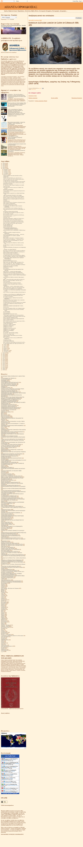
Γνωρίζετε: (3, 420)
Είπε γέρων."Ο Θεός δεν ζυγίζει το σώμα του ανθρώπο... (14, 250)
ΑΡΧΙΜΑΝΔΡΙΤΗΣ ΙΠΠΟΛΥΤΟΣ (8, 404)
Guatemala (3, 607)
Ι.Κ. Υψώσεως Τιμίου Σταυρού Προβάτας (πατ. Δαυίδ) (13, 185)
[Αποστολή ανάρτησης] (42, 88)
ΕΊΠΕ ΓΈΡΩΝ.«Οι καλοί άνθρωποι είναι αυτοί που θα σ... (14, 342)
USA (2, 644)
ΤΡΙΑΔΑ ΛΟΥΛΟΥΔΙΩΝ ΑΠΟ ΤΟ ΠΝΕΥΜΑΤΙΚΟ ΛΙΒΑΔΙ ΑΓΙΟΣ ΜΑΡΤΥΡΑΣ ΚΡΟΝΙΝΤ (12, 576)
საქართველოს (4, 650)
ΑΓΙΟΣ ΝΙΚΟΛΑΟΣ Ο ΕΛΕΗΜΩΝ (8, 385)
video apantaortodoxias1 (6, 646)
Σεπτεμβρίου (6, 173)
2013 (4, 363)
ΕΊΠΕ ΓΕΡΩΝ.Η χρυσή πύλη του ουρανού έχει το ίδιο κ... (14, 321)
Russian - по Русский (6, 634)
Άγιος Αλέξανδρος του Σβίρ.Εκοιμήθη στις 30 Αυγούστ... (14, 198)
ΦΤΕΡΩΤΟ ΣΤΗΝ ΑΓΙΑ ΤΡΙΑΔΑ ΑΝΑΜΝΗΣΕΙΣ (11, 581)
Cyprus (2, 596)
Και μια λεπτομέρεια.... (7, 259)
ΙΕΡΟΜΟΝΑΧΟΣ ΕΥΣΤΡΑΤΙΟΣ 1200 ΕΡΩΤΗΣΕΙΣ (11, 453)
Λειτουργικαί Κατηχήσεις (6, 473)
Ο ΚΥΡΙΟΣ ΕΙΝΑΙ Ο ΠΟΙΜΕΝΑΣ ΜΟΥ (9, 495)
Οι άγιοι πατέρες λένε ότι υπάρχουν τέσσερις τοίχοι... (13, 220)
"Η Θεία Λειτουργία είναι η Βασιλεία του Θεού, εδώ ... (13, 295)
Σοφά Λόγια (34, 89)
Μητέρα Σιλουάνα (5, 481)
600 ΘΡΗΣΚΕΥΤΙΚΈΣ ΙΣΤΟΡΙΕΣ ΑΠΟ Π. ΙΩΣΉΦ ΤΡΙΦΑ (13, 376)
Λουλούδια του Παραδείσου (7, 474)
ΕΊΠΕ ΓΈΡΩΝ (4, 426)
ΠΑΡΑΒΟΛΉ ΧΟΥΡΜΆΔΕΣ (8, 330)
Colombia (3, 595)
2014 (4, 362)
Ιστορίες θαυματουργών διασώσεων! (9, 456)
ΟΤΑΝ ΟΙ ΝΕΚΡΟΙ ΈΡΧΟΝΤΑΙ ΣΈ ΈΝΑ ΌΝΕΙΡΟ (11, 506)
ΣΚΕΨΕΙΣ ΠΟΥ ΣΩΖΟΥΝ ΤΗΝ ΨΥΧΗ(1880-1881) (12, 545)
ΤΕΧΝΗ (2, 568)
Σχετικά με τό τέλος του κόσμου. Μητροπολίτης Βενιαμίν (13, 564)
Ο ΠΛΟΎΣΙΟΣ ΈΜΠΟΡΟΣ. (8, 341)
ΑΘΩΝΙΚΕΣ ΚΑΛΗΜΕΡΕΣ (8, 189)
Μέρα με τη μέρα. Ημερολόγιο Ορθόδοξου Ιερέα (11, 477)
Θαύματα (3, 448)
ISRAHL (3, 613)
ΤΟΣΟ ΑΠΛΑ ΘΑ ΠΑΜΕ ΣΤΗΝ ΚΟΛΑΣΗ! (11, 254)
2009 (4, 368)
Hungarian (3, 609)
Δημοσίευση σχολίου (33, 95)
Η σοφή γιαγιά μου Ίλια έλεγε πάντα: (10, 180)
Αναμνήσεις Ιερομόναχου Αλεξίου (8, 390)
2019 (4, 355)
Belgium (3, 589)
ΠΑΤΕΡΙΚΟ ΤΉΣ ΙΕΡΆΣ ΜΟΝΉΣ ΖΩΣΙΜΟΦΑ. (11, 512)
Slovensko (3, 637)
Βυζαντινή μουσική (5, 416)
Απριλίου (5, 348)
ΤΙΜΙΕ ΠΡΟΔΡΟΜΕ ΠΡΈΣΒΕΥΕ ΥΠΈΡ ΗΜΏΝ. (12, 195)
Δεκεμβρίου (5, 169)
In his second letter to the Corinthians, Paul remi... (13, 208)
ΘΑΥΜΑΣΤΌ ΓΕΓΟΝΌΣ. (8, 266)
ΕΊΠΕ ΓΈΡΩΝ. (6, 331)
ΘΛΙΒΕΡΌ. (5, 285)
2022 (4, 168)
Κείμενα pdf (3, 466)
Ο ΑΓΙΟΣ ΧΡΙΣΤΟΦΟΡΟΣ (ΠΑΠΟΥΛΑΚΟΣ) (10, 490)
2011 (4, 365)
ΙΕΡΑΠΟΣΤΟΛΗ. (4, 450)
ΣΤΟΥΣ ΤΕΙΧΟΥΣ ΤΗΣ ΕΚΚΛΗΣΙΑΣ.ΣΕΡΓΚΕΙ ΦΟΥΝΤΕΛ (13, 555)
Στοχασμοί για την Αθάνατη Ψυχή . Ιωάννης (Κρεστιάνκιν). (13, 557)
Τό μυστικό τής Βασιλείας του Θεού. (10, 204)
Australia (3, 586)
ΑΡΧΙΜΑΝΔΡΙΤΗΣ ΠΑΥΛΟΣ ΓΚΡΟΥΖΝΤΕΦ (10, 407)
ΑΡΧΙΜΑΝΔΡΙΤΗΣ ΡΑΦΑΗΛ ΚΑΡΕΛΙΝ (9, 408)
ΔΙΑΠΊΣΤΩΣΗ (6, 236)
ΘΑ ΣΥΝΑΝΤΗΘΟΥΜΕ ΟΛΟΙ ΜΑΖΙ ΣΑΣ (9, 446)
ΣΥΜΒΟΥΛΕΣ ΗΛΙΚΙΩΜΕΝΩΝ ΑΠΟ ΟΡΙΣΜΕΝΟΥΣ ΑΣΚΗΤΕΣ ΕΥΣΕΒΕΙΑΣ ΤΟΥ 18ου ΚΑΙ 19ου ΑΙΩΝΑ (12, 562)
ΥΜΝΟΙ (2, 578)
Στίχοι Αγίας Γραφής (5, 550)
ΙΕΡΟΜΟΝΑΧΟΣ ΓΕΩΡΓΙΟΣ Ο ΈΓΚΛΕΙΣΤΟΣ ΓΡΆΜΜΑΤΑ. (13, 451)
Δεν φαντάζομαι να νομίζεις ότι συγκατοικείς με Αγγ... (13, 244)
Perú (2, 629)
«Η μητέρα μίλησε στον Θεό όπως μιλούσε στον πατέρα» (14, 302)
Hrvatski (3, 608)
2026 (4, 163)
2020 (4, 354)
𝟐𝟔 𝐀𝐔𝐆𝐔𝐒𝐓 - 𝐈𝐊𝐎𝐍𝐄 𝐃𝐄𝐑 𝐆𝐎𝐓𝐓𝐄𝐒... (11, 332)
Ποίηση (2, 529)
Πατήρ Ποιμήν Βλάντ (5, 522)
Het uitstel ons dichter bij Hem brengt (10, 211)
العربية (2, 651)
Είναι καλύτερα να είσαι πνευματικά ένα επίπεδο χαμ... (13, 214)
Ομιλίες (2, 501)
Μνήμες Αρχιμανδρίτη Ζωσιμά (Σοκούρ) (9, 482)
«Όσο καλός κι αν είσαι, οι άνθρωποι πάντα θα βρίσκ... (14, 196)
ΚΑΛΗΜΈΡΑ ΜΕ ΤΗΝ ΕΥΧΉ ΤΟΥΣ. (10, 313)
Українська (3, 649)
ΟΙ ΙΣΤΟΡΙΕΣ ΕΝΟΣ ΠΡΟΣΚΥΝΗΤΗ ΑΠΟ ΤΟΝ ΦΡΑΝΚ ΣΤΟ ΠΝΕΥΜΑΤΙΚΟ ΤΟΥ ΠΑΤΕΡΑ (13, 500)
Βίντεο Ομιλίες (4, 415)
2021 (4, 353)
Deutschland (4, 599)
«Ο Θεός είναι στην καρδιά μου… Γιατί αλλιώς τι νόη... (13, 239)
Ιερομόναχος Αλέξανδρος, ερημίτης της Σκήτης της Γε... (14, 218)
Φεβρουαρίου (6, 350)
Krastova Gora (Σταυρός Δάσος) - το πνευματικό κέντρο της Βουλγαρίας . (15, 130)
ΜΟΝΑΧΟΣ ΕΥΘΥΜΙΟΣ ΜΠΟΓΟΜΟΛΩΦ (10, 485)
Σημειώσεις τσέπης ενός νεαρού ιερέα (9, 543)
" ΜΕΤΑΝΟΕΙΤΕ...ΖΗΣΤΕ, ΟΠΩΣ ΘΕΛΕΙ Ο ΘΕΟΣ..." (13, 286)
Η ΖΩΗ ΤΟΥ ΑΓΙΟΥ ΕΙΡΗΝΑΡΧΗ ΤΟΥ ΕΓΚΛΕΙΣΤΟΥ (12, 439)
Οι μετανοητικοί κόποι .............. (9, 216)
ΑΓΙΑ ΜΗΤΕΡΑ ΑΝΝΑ (5, 379)
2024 (4, 165)
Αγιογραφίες (3, 380)
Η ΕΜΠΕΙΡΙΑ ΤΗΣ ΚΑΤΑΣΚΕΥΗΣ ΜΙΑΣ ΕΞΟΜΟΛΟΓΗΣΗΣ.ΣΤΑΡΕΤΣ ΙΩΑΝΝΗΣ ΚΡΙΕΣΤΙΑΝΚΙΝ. (13, 437)
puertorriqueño (4, 632)
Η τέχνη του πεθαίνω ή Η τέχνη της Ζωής (10, 445)
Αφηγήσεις (3, 410)
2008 (4, 369)
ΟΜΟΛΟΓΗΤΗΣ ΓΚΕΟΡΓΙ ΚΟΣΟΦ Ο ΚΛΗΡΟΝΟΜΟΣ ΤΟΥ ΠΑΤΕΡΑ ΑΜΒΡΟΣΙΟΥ (12, 503)
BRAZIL (2, 591)
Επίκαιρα (3, 428)
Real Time (10, 793)
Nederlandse (4, 620)
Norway (2, 624)
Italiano (2, 614)
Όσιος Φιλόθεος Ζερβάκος (6, 505)
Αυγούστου (5, 174)
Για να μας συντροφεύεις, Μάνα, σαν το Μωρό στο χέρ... (14, 308)
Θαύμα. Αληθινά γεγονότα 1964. (8, 447)
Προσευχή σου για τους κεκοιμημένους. (9, 534)
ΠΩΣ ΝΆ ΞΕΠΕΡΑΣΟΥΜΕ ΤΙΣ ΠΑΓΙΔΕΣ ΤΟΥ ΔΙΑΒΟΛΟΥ (13, 539)
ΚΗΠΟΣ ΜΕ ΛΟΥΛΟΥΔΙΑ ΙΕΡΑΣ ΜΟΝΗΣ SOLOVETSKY (13, 468)
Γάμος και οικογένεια (5, 417)
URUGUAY (3, 643)
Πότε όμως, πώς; (6, 217)
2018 (4, 356)
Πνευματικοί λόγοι (5, 528)
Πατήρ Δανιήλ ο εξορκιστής (7, 514)
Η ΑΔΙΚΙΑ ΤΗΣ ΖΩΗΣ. (12, 115)
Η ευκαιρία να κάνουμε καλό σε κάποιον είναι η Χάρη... (14, 182)
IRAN (2, 611)
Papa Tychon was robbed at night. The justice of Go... (13, 262)
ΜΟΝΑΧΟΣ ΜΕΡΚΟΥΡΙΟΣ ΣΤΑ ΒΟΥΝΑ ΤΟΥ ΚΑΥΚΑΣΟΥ (13, 486)
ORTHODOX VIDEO (5, 627)
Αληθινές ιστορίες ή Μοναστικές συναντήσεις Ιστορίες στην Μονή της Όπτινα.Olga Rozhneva (12, 389)
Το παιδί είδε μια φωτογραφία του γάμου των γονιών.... (14, 212)
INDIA (2, 610)
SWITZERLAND (4, 639)
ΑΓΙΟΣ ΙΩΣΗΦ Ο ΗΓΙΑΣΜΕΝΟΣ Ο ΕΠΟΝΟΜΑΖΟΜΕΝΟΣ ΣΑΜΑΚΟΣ (10, 228)
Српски (2, 648)
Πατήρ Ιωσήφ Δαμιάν (5, 519)
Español (3, 604)
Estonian (3, 605)
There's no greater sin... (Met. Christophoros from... (13, 263)
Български (3, 647)
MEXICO (3, 619)
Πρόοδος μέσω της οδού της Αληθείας (10, 265)
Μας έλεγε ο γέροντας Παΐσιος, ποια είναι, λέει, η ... (13, 280)
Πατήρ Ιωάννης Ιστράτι (6, 517)
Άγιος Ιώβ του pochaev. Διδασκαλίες (9, 384)
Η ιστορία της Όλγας (7, 339)
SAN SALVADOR (5, 636)
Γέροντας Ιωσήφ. (6, 186)
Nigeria (2, 623)
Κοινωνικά (3, 472)
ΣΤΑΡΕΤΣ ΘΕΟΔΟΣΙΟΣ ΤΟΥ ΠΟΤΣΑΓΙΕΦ (10, 549)
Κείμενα (2, 465)
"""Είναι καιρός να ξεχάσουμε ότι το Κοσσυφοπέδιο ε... (13, 315)
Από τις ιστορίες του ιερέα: (8, 213)
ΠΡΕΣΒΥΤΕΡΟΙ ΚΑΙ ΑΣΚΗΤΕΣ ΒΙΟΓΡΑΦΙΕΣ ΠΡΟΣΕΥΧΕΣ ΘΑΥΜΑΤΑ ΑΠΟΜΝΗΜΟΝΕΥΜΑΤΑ (13, 533)
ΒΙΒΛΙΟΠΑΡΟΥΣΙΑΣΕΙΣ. (8, 183)
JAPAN (2, 615)
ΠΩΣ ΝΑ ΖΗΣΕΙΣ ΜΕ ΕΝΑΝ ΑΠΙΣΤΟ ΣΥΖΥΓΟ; (11, 537)
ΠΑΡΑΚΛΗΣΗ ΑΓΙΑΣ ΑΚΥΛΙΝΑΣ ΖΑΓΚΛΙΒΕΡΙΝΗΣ (13, 272)
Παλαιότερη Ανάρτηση (77, 98)
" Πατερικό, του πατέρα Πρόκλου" (9, 249)
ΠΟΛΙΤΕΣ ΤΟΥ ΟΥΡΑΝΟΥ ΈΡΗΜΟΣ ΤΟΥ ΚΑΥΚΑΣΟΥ (12, 530)
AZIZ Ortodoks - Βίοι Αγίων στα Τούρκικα (10, 588)
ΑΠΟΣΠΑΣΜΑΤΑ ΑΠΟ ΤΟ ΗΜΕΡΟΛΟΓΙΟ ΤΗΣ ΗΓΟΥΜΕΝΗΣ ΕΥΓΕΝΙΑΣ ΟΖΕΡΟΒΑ (11, 400)
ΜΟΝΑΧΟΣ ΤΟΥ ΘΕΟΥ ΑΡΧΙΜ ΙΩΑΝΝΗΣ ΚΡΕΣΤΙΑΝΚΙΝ (13, 488)
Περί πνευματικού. (6, 312)
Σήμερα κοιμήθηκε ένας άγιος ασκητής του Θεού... (13, 175)
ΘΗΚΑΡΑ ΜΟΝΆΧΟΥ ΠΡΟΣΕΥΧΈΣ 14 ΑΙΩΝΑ (11, 449)
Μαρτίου (5, 349)
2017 (4, 358)
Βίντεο (2, 413)
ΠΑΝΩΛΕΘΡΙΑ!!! (6, 201)
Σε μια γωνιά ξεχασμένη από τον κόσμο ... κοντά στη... (14, 234)
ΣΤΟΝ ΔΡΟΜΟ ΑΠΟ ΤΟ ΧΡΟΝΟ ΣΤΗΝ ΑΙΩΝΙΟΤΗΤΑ (12, 554)
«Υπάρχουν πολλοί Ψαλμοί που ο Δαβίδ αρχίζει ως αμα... (14, 294)
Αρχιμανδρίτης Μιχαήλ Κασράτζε (8, 406)
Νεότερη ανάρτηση (33, 98)
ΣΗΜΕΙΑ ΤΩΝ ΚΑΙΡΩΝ (6, 542)
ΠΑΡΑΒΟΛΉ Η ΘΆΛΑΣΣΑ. (8, 325)
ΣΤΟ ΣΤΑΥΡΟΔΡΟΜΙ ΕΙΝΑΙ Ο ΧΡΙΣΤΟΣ (9, 551)
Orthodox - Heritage (5, 625)
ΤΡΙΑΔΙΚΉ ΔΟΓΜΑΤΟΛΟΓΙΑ (7, 577)
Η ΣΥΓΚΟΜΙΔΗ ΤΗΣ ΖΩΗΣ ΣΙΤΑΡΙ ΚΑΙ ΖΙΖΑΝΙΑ (11, 444)
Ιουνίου (5, 345)
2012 (4, 364)
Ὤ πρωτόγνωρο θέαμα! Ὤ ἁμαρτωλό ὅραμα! (12, 282)
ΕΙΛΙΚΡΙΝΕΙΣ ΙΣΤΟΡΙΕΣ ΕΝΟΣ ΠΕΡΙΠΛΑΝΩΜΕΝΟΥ (12, 425)
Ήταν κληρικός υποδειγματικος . (9, 203)
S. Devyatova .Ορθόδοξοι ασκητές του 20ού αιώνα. (12, 635)
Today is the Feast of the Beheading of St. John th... (13, 240)
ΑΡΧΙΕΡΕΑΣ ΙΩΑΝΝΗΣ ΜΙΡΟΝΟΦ (8, 401)
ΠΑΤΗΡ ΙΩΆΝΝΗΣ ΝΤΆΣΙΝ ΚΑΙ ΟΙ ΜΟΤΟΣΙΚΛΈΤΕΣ (13, 318)
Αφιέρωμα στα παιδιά (5, 411)
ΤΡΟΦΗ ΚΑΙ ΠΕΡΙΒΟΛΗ (8, 323)
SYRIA (2, 640)
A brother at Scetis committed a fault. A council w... (13, 284)
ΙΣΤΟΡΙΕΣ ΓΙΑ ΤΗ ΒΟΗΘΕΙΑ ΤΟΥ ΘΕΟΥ (9, 454)
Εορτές (2, 427)
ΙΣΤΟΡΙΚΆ (3, 459)
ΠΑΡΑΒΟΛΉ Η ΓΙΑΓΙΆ (7, 326)
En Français (3, 602)
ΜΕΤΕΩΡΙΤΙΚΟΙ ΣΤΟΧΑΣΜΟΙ (7, 480)
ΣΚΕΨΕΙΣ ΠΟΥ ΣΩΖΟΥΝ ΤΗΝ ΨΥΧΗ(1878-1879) (12, 544)
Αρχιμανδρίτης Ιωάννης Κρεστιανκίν (9, 405)
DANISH (3, 598)
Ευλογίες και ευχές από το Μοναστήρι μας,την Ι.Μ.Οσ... (14, 273)
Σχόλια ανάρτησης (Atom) (41, 101)
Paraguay (3, 628)
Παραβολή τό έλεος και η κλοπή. (9, 328)
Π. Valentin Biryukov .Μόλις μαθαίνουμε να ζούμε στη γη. (13, 507)
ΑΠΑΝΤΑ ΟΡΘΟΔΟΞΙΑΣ (20, 6)
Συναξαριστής (4, 563)
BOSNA (2, 590)
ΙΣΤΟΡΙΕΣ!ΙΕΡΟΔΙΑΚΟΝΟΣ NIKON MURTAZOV (11, 458)
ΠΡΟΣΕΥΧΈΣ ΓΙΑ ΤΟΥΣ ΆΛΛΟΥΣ (10, 301)
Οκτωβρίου (5, 172)
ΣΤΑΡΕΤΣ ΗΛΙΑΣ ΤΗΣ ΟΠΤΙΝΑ (7, 548)
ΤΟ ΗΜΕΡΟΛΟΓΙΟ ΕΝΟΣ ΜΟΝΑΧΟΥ (9, 570)
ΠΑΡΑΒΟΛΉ (5, 304)
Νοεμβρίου (5, 170)
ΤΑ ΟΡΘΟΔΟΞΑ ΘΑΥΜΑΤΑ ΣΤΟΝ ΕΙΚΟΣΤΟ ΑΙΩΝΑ (12, 567)
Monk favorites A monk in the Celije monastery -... (13, 219)
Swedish (3, 638)
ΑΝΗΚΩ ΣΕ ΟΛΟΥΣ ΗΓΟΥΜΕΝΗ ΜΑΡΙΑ (10, 391)
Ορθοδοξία (3, 504)
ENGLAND (3, 603)
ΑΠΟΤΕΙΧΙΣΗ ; (6, 268)
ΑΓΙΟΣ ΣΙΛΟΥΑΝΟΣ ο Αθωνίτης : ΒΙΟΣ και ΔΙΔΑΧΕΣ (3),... (14, 256)
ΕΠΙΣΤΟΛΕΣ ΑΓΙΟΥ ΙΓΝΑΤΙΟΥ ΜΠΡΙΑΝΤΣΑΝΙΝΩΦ (12, 431)
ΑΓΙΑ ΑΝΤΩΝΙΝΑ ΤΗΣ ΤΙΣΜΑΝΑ (8, 378)
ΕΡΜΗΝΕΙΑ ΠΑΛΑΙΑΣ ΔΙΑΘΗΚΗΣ (8, 432)
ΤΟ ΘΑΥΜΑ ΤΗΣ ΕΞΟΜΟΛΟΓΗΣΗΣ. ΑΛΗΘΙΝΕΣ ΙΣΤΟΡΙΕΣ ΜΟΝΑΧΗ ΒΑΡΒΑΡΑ (11, 574)
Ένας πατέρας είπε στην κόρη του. (10, 322)
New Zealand (4, 622)
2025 (4, 164)
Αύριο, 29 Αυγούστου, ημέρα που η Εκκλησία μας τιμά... (14, 287)
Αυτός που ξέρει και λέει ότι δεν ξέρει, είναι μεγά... (13, 223)
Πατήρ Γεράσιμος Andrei (6, 513)
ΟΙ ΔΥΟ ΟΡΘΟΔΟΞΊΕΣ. (8, 226)
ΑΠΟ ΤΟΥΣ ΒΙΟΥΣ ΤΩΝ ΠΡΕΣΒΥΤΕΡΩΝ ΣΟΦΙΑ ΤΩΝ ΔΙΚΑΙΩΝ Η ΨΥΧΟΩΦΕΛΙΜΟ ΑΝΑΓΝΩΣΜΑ (12, 398)
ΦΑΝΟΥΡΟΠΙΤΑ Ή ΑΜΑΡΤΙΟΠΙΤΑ (10, 261)
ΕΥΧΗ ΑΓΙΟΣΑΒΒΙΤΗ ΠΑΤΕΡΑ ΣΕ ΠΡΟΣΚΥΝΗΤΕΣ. (15, 138)
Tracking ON (14, 793)
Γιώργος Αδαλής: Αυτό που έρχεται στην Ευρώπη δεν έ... (14, 190)
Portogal (3, 631)
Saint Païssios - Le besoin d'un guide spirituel (12, 271)
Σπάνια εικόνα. (6, 307)
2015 (4, 360)
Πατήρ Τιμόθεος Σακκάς (6, 523)
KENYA (2, 616)
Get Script (5, 793)
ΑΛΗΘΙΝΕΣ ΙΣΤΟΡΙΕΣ (5, 387)
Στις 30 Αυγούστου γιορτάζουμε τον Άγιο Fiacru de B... (13, 222)
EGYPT (2, 600)
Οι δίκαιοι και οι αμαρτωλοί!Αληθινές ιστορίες (11, 498)
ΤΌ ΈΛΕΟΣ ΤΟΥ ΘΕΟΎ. (8, 296)
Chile (2, 593)
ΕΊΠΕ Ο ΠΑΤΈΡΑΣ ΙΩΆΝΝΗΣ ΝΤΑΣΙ (10, 317)
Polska (2, 630)
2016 (4, 359)
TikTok (2, 641)
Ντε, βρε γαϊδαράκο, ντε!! (8, 224)
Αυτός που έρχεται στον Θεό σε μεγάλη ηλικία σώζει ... (14, 179)
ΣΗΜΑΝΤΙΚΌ (6, 176)
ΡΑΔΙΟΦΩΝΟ (4, 541)
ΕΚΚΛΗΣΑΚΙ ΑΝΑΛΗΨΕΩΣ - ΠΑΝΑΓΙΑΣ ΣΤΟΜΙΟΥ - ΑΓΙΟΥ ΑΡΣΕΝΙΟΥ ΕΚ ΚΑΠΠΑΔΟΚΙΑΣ (16, 123)
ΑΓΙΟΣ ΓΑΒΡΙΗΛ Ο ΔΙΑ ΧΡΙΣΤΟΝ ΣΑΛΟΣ (9, 382)
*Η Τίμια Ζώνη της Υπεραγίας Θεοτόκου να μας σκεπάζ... (14, 181)
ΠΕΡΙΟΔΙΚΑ (3, 525)
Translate (12, 19)
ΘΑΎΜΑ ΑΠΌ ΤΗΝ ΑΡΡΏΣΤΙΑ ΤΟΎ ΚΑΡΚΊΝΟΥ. (12, 288)
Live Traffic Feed (10, 756)
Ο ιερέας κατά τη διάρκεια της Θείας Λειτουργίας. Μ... (13, 303)
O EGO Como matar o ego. (8, 334)
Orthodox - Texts (4, 626)
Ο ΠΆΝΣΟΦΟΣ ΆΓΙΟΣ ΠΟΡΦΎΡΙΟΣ (9, 496)
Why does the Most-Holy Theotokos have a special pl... (14, 299)
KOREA (2, 617)
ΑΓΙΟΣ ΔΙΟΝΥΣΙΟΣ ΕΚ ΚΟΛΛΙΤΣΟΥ (8, 383)
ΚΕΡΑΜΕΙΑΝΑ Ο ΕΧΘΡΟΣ (6, 467)
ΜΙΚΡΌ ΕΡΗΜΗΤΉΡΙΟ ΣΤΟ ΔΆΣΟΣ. (10, 252)
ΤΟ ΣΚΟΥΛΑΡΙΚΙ (6, 311)
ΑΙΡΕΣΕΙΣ (3, 386)
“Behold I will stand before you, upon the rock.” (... (13, 177)
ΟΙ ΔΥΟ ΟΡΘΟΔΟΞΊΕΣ (7, 225)
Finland (2, 606)
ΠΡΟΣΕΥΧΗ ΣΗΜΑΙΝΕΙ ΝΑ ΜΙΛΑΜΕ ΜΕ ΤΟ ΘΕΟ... (13, 305)
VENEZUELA (4, 645)
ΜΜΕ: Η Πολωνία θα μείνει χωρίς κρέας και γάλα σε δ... (14, 279)
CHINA (2, 594)
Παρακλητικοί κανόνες (6, 509)
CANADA (3, 592)
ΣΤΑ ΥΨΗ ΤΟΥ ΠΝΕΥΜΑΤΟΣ (7, 547)
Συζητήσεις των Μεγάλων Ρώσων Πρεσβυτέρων (11, 560)
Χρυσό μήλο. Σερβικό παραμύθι (9, 324)
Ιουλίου (5, 344)
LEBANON (3, 618)
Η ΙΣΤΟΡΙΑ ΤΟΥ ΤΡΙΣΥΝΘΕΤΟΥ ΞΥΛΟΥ (9, 136)
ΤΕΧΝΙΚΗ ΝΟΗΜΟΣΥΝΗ (6, 569)
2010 (4, 367)
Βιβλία (2, 412)
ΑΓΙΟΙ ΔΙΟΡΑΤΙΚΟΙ (5, 381)
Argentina (3, 585)
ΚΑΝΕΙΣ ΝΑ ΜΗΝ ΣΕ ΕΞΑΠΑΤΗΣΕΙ (8, 462)
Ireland (2, 612)
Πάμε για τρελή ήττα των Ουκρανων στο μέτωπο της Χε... (14, 202)
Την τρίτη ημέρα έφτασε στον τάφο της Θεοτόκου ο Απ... (14, 343)
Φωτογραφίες (4, 583)
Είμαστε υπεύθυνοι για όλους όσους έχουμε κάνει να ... (14, 197)
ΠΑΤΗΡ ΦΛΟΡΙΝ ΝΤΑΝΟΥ (7, 524)
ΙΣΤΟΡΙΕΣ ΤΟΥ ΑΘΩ (5, 457)
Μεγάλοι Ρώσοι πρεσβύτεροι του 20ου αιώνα (11, 475)
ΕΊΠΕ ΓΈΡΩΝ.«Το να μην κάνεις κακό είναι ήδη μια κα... (14, 251)
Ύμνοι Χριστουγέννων (6, 579)
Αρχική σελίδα (54, 98)
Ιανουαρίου (5, 351)
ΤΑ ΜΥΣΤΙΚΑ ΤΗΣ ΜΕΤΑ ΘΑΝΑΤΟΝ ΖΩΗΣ (10, 566)
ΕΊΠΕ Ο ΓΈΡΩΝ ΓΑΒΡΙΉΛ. (8, 319)
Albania (2, 584)
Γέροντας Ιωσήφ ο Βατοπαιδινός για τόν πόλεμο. (12, 335)
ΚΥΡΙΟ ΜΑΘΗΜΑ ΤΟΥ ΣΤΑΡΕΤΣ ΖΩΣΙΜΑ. (11, 235)
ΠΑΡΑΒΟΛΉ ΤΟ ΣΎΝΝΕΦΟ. (9, 329)
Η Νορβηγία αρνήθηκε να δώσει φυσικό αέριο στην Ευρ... (14, 316)
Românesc (3, 633)
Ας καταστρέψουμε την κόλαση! (8, 409)
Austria (2, 587)
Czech (2, 597)
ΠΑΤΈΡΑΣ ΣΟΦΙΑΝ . (7, 241)
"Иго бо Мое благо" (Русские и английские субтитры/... (14, 264)
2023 (4, 167)
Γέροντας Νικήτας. (6, 281)
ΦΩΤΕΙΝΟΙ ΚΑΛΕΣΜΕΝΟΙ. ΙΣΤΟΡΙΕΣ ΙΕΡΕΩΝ (11, 582)
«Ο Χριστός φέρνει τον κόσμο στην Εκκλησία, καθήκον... (14, 255)
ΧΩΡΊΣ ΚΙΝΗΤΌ (6, 336)
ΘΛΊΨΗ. (4, 246)
